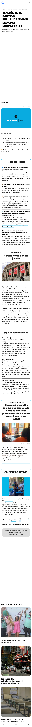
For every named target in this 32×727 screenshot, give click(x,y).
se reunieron (9, 501)
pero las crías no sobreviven (11, 192)
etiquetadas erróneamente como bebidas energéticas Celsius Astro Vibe (15, 225)
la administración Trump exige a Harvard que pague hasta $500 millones (15, 296)
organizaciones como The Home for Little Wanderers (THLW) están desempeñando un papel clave (16, 242)
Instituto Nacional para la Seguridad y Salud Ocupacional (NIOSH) (15, 203)
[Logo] (2, 3)
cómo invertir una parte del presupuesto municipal (15, 455)
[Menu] (30, 2)
